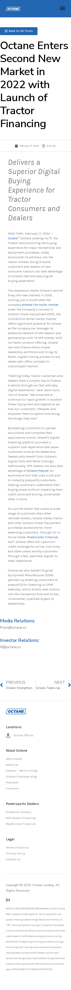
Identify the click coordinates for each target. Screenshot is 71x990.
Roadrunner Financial (21, 824)
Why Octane (14, 759)
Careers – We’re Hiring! (21, 770)
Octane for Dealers (18, 812)
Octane (13, 238)
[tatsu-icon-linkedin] (8, 899)
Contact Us (13, 859)
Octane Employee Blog (21, 776)
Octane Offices (23, 735)
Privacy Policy (15, 853)
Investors (12, 788)
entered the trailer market (40, 305)
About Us (12, 764)
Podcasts (12, 782)
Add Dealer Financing (21, 818)
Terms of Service (17, 847)
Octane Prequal (38, 471)
